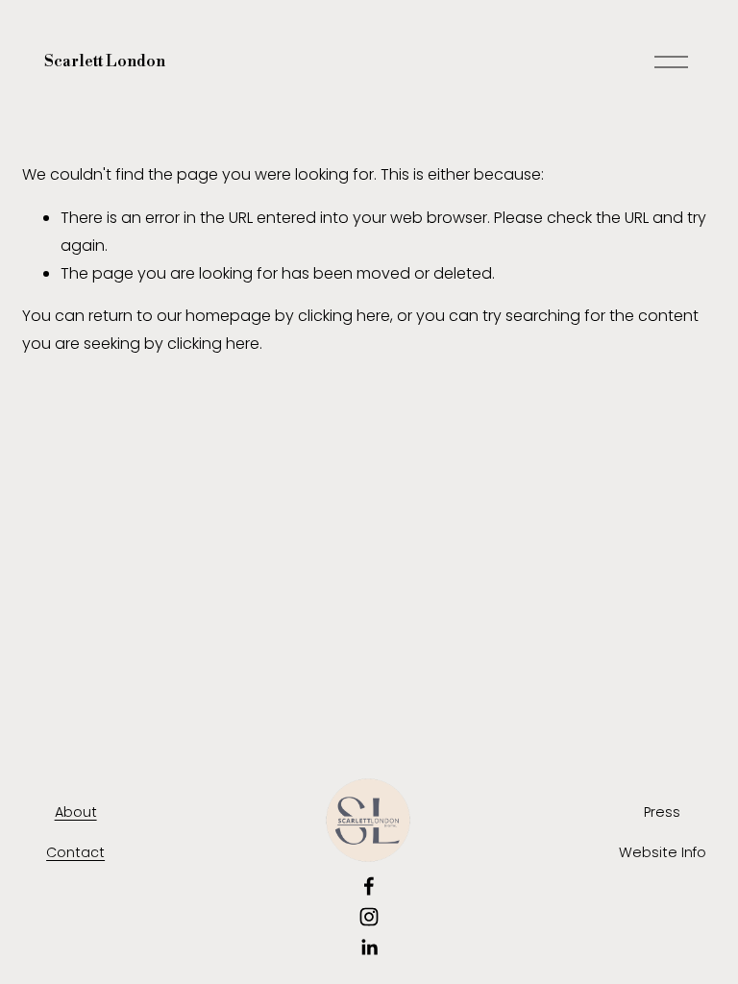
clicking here (344, 316)
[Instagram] (369, 916)
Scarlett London (104, 61)
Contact (75, 852)
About (76, 812)
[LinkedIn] (369, 947)
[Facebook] (369, 886)
